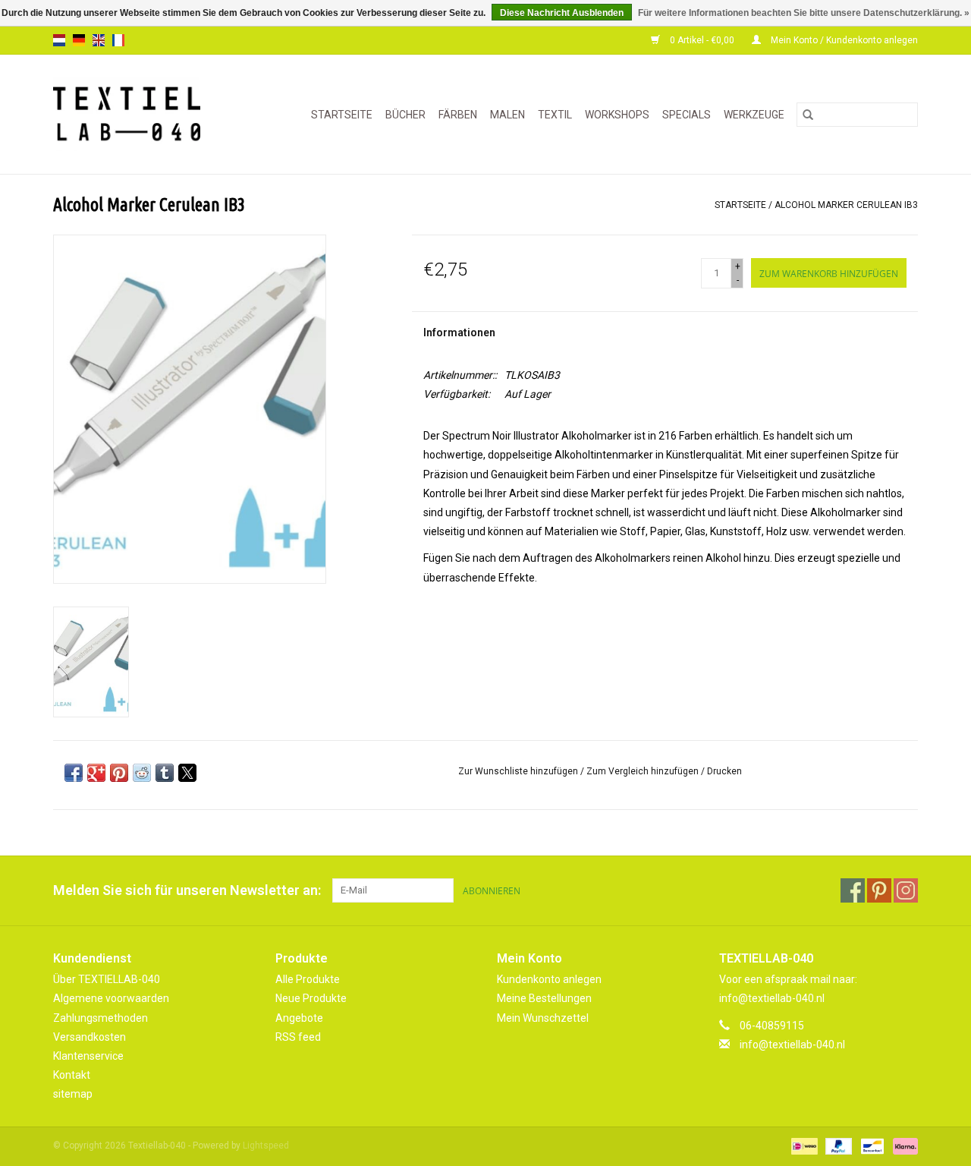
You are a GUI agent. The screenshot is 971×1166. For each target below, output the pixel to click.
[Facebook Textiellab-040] (853, 890)
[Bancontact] (871, 1146)
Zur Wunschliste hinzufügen (519, 771)
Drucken (724, 771)
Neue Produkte (311, 998)
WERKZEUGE (754, 115)
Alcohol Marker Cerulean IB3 (846, 205)
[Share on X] (187, 773)
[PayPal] (837, 1146)
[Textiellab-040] (137, 114)
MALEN (507, 115)
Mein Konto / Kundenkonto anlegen (843, 40)
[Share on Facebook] (73, 773)
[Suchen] (808, 114)
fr (118, 40)
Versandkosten (89, 1037)
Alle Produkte (307, 979)
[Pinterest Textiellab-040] (879, 890)
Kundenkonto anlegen (549, 979)
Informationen (459, 332)
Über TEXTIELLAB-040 (106, 979)
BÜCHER (405, 115)
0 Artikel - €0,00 (702, 40)
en (99, 40)
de (79, 40)
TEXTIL (555, 115)
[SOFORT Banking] (903, 1146)
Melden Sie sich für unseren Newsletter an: (187, 890)
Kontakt (71, 1075)
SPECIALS (686, 115)
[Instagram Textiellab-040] (906, 890)
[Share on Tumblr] (165, 773)
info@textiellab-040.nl (792, 1044)
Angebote (299, 1018)
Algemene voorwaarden (111, 998)
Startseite (341, 115)
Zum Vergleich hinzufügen (643, 771)
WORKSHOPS (617, 115)
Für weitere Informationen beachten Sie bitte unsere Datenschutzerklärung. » (803, 13)
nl (59, 40)
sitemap (73, 1094)
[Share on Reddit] (142, 773)
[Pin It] (119, 773)
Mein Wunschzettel (543, 1018)
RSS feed (298, 1037)
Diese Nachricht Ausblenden (562, 13)
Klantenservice (88, 1056)
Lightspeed (266, 1145)
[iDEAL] (802, 1146)
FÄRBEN (457, 115)
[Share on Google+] (96, 773)
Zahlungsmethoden (100, 1018)
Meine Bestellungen (544, 998)
